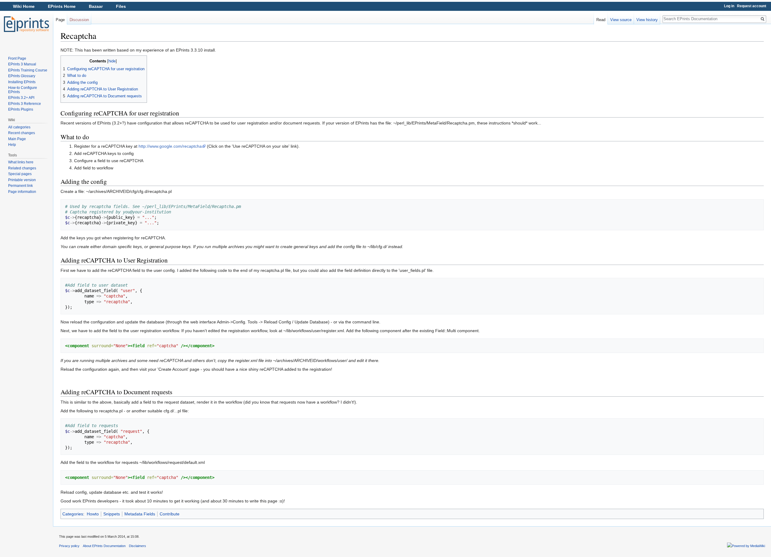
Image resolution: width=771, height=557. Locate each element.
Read (600, 19)
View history (647, 19)
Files (121, 6)
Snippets (111, 513)
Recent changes (21, 133)
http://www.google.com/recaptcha (170, 146)
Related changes (22, 168)
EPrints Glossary (21, 76)
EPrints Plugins (20, 109)
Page (60, 19)
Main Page (17, 139)
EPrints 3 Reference (24, 104)
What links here (20, 162)
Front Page (17, 58)
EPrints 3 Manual (22, 64)
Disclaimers (137, 546)
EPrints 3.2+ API (21, 98)
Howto (93, 513)
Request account (751, 6)
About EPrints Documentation (104, 546)
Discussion (79, 19)
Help (12, 145)
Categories (72, 513)
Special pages (20, 174)
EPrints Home (62, 6)
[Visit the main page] (26, 24)
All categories (19, 127)
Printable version (22, 180)
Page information (22, 192)
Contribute (169, 513)
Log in (729, 6)
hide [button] (112, 61)
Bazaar (96, 6)
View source (621, 19)
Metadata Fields (139, 513)
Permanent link (20, 186)
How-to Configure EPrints (22, 90)
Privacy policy (69, 546)
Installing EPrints (22, 82)
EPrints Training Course (27, 70)
